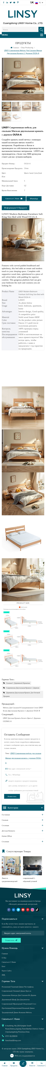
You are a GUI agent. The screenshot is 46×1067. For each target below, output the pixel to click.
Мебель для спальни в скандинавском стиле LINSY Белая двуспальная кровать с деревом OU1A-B (23, 709)
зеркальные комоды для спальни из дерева (19, 995)
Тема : (23, 758)
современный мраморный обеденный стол (19, 1004)
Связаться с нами (12, 198)
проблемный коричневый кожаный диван (18, 1008)
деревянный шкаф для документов (15, 999)
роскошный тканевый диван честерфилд (17, 986)
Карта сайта (6, 970)
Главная (16, 47)
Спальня (5, 820)
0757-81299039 (11, 1036)
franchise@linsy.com (13, 1040)
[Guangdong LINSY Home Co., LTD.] (23, 13)
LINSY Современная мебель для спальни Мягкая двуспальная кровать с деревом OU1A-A (23, 758)
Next (42, 868)
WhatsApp (34, 198)
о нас (4, 957)
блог (3, 966)
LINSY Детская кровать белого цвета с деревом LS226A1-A (22, 719)
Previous (1, 868)
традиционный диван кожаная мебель (17, 1012)
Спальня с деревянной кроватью (18, 683)
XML (3, 975)
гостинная (6, 814)
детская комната (8, 831)
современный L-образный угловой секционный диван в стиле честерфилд (31, 880)
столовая (5, 825)
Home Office (7, 836)
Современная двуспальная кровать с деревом (22, 688)
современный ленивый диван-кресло (16, 991)
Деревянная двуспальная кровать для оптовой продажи (21, 694)
